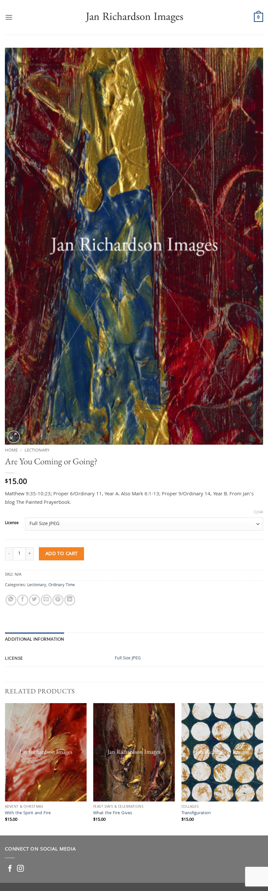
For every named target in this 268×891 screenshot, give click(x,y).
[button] (9, 17)
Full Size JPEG (128, 658)
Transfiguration (196, 814)
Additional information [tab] (34, 639)
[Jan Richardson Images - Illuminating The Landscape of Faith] (134, 17)
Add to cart (61, 554)
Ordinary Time (61, 585)
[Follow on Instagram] (20, 869)
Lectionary (37, 450)
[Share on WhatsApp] (11, 600)
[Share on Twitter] (34, 600)
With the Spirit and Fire (28, 814)
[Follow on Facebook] (10, 869)
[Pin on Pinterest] (58, 600)
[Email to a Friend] (46, 600)
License (12, 523)
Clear (258, 512)
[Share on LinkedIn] (69, 600)
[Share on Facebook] (22, 600)
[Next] (263, 768)
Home (11, 450)
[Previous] (5, 768)
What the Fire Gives (112, 814)
